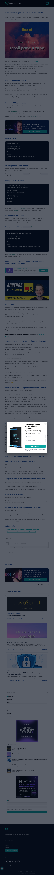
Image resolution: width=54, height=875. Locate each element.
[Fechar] (45, 424)
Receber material (35, 446)
